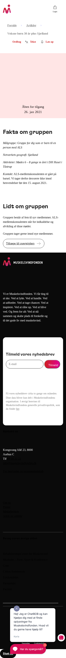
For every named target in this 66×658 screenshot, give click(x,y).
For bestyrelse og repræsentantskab (23, 471)
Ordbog (16, 41)
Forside (12, 25)
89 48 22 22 (14, 458)
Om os (7, 502)
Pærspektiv (9, 583)
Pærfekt (7, 589)
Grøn (6, 565)
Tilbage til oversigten (20, 243)
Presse (6, 507)
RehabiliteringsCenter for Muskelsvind (25, 553)
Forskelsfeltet (11, 577)
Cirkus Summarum (14, 571)
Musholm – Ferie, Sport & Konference (25, 559)
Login (55, 12)
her (17, 408)
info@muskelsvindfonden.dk (19, 463)
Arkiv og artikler (12, 516)
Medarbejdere (11, 511)
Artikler (31, 25)
